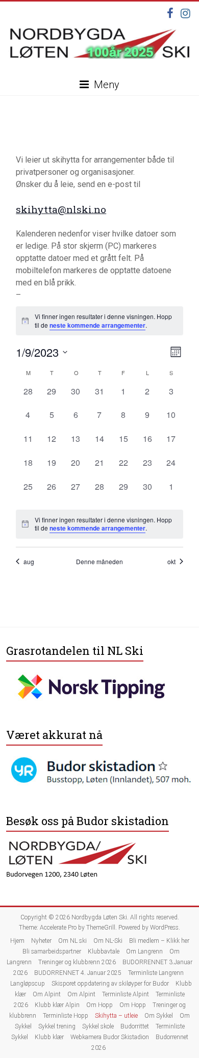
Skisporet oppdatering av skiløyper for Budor (110, 983)
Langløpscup (27, 983)
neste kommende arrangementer (97, 325)
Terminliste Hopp (65, 1015)
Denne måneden (99, 562)
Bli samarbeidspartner (51, 951)
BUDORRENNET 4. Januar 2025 (77, 972)
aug (28, 562)
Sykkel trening (57, 1026)
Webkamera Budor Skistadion (109, 1037)
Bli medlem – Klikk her (159, 940)
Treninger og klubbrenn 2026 (77, 962)
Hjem (17, 940)
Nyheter (41, 940)
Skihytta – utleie (116, 1015)
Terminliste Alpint (125, 994)
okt (171, 562)
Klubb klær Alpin (57, 1005)
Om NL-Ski (107, 940)
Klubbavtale (103, 951)
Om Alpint (47, 994)
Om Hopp (99, 1005)
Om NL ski (72, 940)
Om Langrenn (144, 951)
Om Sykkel (158, 1015)
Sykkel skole (98, 1026)
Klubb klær (49, 1037)
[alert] (99, 524)
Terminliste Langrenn (156, 972)
